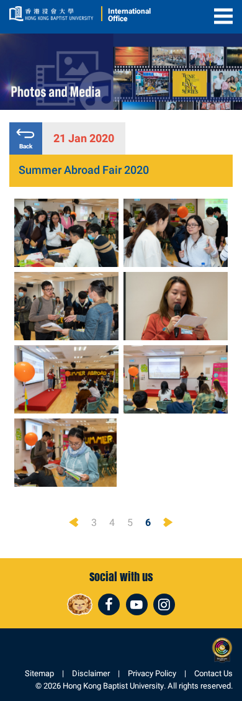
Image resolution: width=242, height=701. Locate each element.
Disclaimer (91, 673)
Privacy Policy (152, 673)
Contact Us (213, 673)
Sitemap (39, 673)
